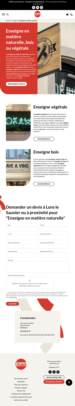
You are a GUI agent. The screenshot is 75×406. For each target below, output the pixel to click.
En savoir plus (44, 139)
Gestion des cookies (21, 400)
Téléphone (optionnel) (46, 251)
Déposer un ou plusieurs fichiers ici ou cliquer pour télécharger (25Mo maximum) (30, 284)
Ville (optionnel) (12, 251)
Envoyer (12, 304)
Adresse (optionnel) (13, 242)
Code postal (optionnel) (47, 242)
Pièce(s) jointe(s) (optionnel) (16, 275)
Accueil (8, 20)
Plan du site (21, 391)
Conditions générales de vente (21, 397)
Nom (9, 225)
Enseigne (14, 20)
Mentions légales (21, 388)
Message (10, 260)
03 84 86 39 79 (38, 4)
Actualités (21, 382)
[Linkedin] (37, 7)
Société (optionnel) (45, 234)
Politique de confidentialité (21, 394)
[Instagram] (41, 7)
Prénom (42, 225)
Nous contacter (54, 377)
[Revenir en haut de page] (69, 382)
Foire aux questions (21, 385)
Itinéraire (23, 327)
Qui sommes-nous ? (21, 379)
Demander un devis (16, 84)
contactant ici (13, 297)
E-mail (9, 234)
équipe (9, 74)
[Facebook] (33, 7)
